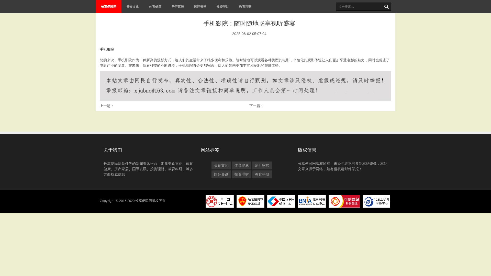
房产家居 (178, 6)
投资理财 (223, 6)
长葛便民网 (108, 6)
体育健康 (155, 6)
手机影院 (107, 49)
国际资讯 (200, 6)
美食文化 (133, 6)
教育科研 (245, 6)
